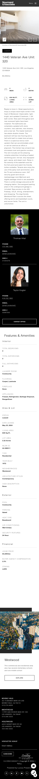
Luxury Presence (25, 768)
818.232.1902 (7, 298)
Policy (19, 764)
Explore (19, 678)
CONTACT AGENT (19, 321)
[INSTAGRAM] (6, 773)
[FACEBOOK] (17, 773)
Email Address (7, 746)
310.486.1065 (7, 246)
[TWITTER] (27, 773)
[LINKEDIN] (11, 773)
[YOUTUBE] (22, 773)
